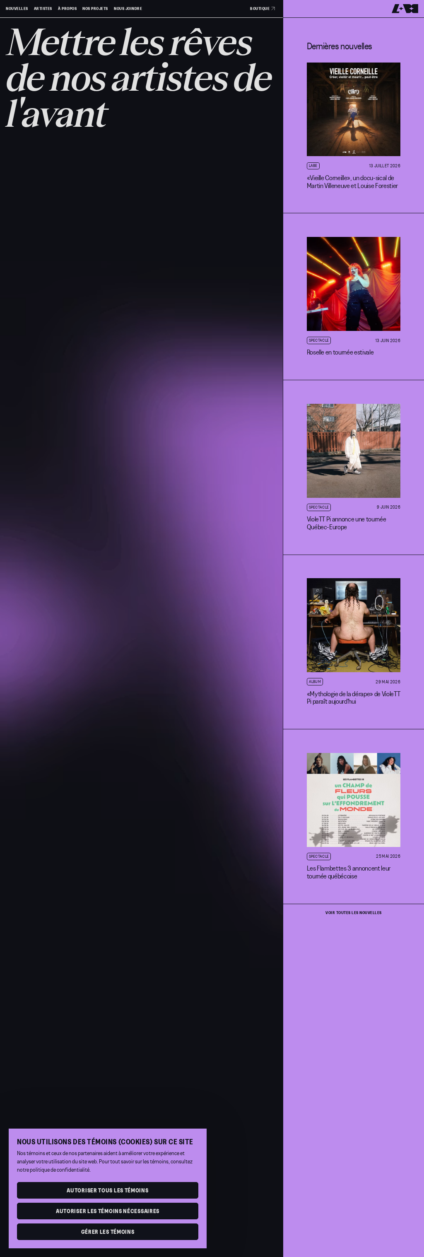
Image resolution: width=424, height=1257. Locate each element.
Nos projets (95, 9)
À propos (67, 9)
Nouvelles (17, 9)
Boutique (260, 8)
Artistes (43, 9)
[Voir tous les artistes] (141, 628)
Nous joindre (128, 9)
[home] (405, 8)
